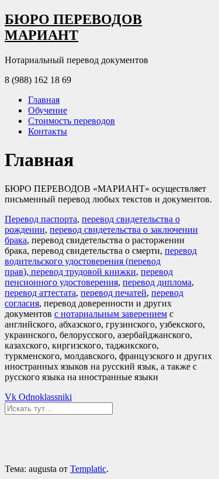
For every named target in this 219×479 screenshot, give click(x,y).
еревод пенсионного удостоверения (89, 277)
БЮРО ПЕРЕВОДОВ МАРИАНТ (73, 27)
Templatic (88, 469)
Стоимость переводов (71, 121)
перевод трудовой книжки (82, 272)
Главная (44, 100)
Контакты (47, 131)
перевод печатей (114, 293)
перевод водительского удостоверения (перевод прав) (101, 261)
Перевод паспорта (41, 219)
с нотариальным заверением (110, 314)
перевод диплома (157, 282)
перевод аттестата (40, 293)
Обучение (47, 110)
